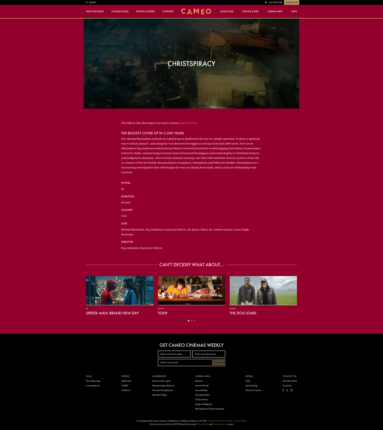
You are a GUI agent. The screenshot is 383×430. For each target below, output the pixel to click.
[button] (188, 320)
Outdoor (168, 11)
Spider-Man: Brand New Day (112, 313)
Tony (163, 313)
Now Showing (95, 11)
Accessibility (201, 390)
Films (89, 376)
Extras (249, 376)
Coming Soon (120, 11)
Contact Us (289, 376)
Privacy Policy (227, 421)
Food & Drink (202, 385)
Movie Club (226, 11)
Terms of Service (220, 424)
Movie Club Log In (161, 381)
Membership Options (163, 385)
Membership (159, 376)
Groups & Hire (250, 11)
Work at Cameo (253, 390)
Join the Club (275, 2)
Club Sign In (291, 2)
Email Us (287, 385)
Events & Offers (145, 11)
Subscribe (218, 362)
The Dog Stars (243, 313)
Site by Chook (240, 421)
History (199, 381)
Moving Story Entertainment (209, 409)
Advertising (251, 385)
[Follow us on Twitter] (287, 390)
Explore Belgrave (204, 404)
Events (125, 376)
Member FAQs (159, 395)
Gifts (294, 11)
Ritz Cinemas (188, 122)
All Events (126, 381)
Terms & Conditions (162, 390)
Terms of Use (214, 421)
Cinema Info (275, 11)
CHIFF (124, 385)
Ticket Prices (201, 399)
